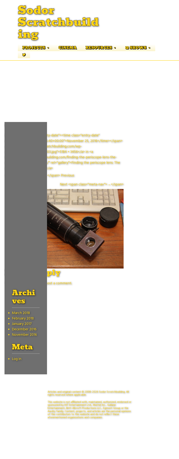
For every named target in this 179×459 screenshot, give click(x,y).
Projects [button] (33, 47)
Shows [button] (138, 47)
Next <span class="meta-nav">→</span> (92, 184)
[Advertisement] (89, 86)
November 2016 (24, 335)
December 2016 (24, 329)
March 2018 (21, 313)
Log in (16, 359)
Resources (98, 47)
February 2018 (23, 318)
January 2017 (22, 324)
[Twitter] (24, 54)
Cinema (67, 47)
